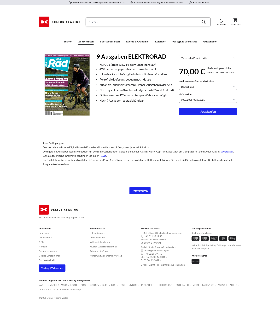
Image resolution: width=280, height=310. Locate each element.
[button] (203, 22)
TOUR (122, 285)
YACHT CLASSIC (58, 285)
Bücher (68, 41)
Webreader (227, 151)
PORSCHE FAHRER (227, 285)
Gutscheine (210, 41)
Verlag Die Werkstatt (184, 41)
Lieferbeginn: (185, 94)
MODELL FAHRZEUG (203, 285)
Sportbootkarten (110, 41)
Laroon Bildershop (71, 289)
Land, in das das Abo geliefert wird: (196, 81)
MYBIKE (133, 285)
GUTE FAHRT (182, 285)
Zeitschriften (86, 41)
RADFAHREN (147, 285)
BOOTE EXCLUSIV (90, 285)
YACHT (43, 285)
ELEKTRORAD (165, 285)
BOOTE (73, 285)
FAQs (103, 155)
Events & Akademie (137, 41)
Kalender (160, 41)
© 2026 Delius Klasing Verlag (53, 297)
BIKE (113, 285)
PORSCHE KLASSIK (49, 289)
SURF (105, 285)
